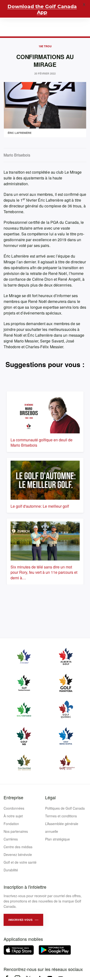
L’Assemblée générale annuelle (61, 827)
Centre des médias (18, 846)
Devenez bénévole (18, 854)
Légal (50, 797)
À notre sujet (13, 815)
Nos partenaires (16, 831)
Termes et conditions (61, 815)
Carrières (11, 839)
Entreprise (13, 797)
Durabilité (11, 870)
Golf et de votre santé (20, 862)
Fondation (11, 823)
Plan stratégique (57, 839)
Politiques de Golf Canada (65, 808)
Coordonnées (14, 808)
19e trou (45, 46)
